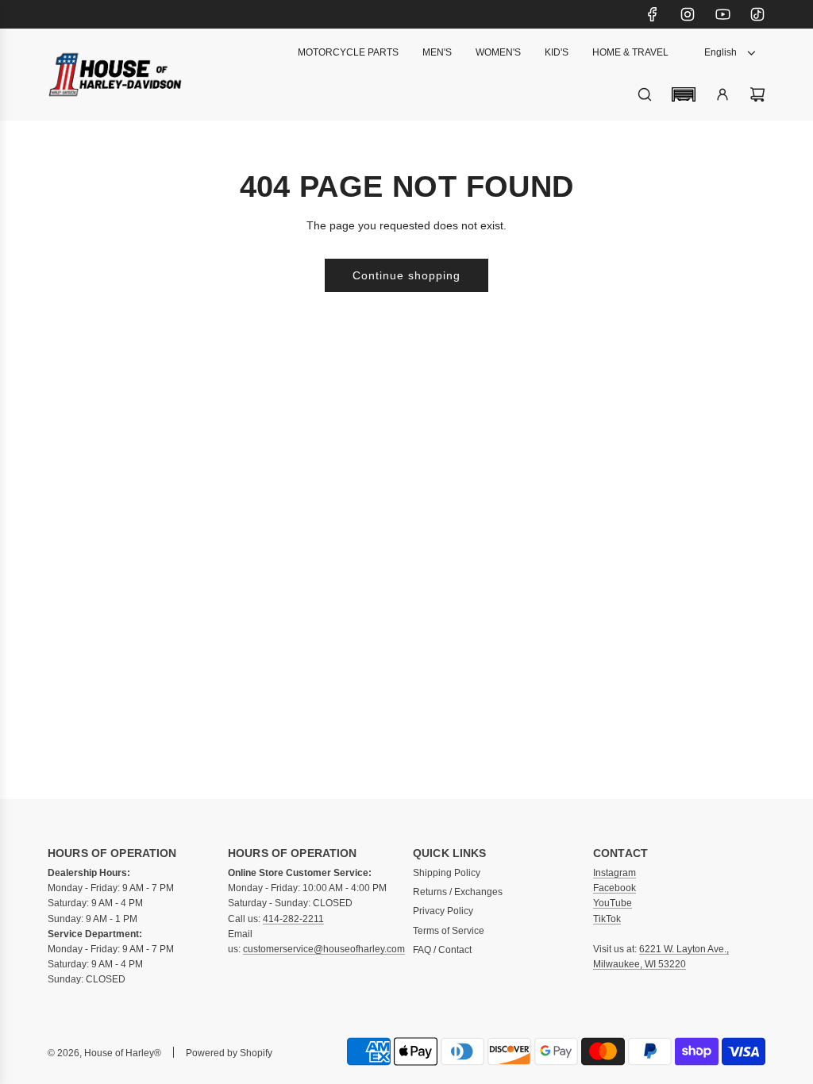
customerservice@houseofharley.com (324, 949)
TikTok (607, 918)
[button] (683, 94)
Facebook (614, 888)
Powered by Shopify (229, 1053)
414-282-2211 (293, 918)
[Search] (644, 94)
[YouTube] (722, 14)
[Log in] (722, 94)
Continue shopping (406, 275)
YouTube (612, 903)
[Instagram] (687, 14)
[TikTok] (757, 14)
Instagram (614, 872)
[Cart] (757, 94)
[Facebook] (652, 14)
